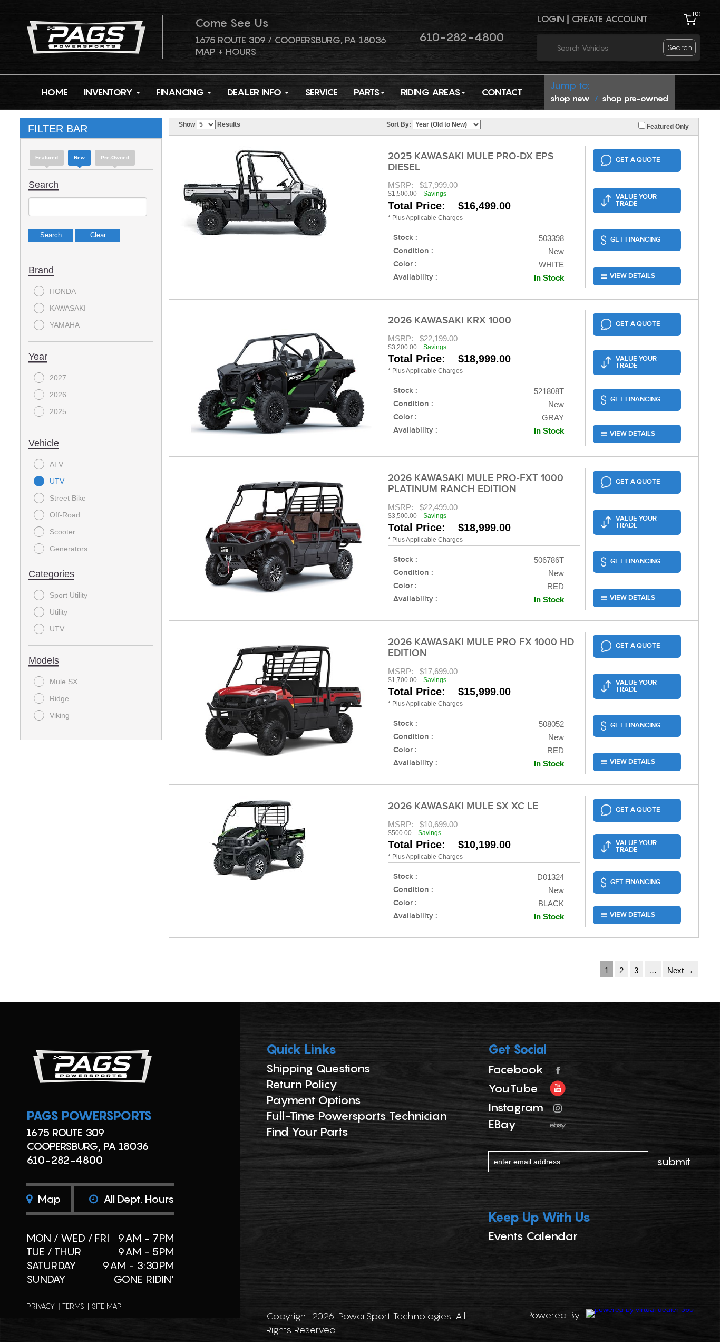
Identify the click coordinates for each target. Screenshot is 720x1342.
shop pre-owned (635, 98)
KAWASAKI (68, 308)
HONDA (63, 291)
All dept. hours (137, 1199)
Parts (367, 92)
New (79, 157)
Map (48, 1199)
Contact (501, 92)
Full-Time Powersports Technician (356, 1116)
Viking (60, 715)
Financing (181, 92)
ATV (56, 464)
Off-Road (65, 515)
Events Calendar (533, 1236)
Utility (58, 612)
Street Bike (68, 498)
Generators (68, 548)
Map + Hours (225, 51)
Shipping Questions (318, 1068)
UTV (57, 481)
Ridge (59, 698)
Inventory (109, 92)
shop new (570, 98)
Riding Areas (430, 92)
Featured (46, 157)
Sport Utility (68, 595)
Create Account (609, 18)
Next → (680, 970)
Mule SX (63, 681)
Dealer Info (255, 92)
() (697, 13)
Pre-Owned (115, 157)
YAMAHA (65, 325)
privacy (40, 1305)
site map (107, 1305)
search (680, 47)
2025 (58, 411)
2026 (58, 394)
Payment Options (313, 1100)
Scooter (62, 532)
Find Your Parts (307, 1131)
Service (321, 92)
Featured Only (667, 126)
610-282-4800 (461, 37)
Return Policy (301, 1084)
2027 (58, 377)
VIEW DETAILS (632, 276)
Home (54, 92)
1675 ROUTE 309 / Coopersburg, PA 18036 (290, 39)
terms (73, 1305)
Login (551, 18)
